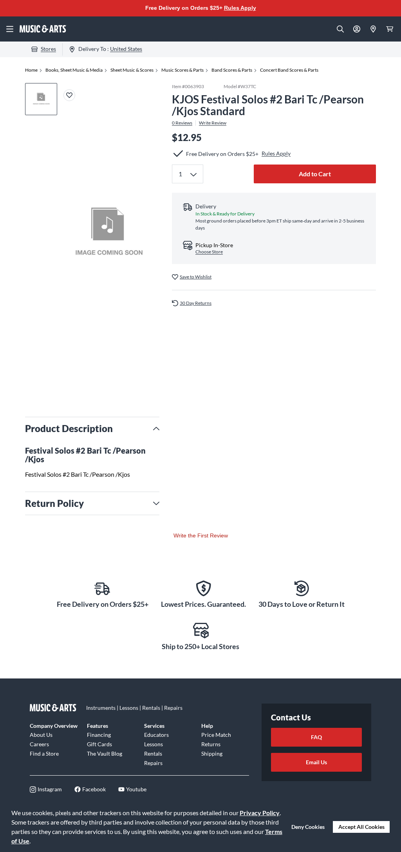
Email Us (316, 762)
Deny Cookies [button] (308, 826)
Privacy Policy (260, 812)
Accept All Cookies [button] (361, 826)
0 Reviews (182, 123)
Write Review (212, 123)
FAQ (316, 737)
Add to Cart (315, 173)
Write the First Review (200, 535)
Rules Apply (240, 8)
